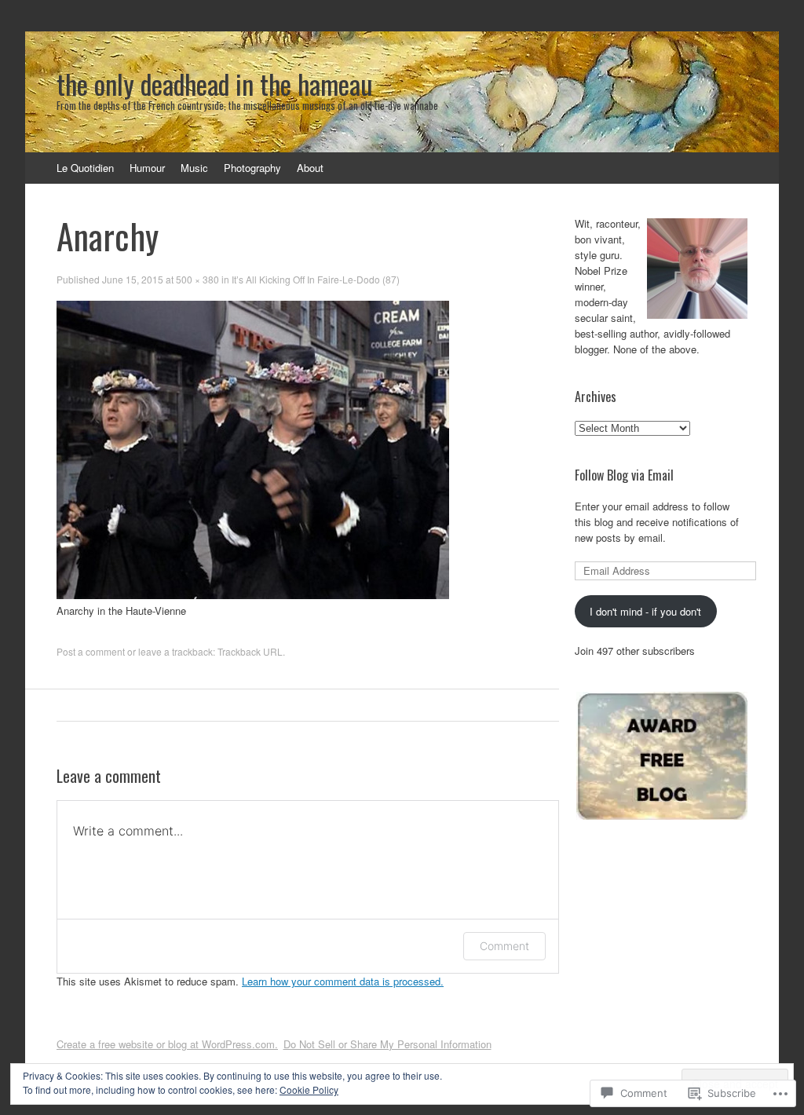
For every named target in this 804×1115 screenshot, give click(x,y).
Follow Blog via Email (624, 475)
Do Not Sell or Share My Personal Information (387, 1043)
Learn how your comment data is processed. (343, 981)
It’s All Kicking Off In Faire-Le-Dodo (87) (316, 279)
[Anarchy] (253, 594)
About (310, 167)
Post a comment (91, 651)
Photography (252, 167)
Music (194, 167)
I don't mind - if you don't (645, 611)
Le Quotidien (85, 167)
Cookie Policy (309, 1089)
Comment (504, 945)
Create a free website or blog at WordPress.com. (167, 1043)
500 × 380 (197, 279)
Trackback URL (250, 651)
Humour (147, 167)
